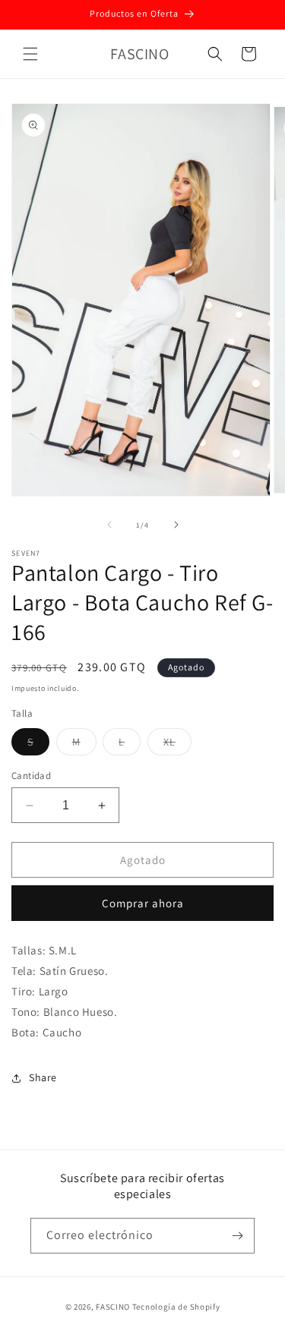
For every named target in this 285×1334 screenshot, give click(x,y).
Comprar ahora (143, 903)
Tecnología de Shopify (176, 1306)
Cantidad (31, 775)
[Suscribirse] (237, 1236)
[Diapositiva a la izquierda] (109, 524)
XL (177, 744)
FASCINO (114, 1306)
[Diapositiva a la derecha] (176, 524)
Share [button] (43, 1077)
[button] (30, 54)
